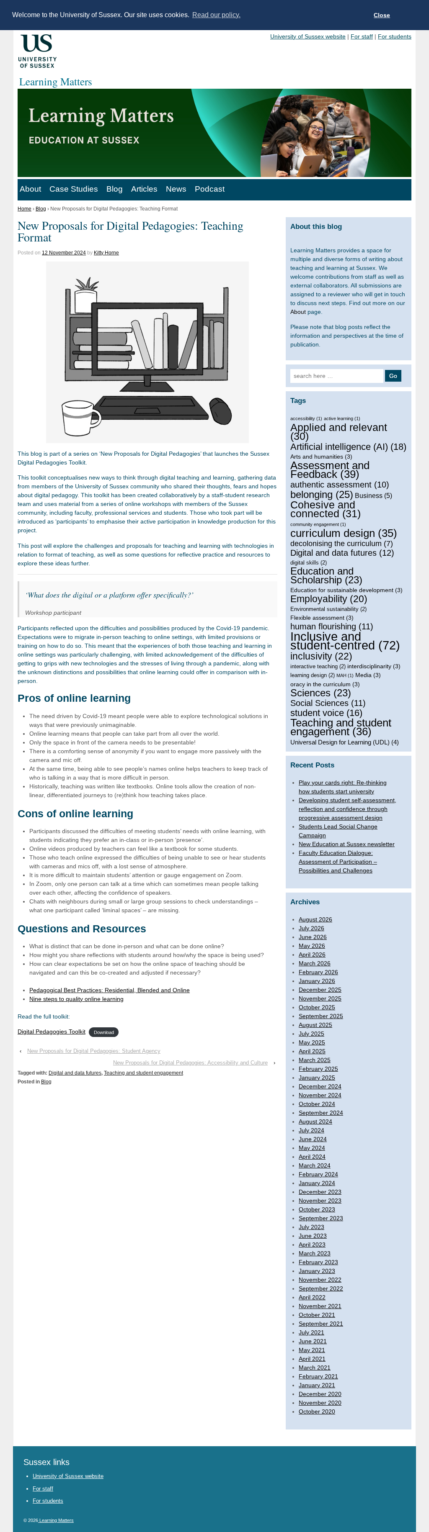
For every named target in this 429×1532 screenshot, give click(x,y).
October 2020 (317, 1411)
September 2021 (321, 1323)
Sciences (320, 693)
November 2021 (320, 1306)
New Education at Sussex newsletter (347, 844)
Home (24, 209)
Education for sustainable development (346, 590)
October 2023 (317, 1209)
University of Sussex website (308, 36)
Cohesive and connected (325, 509)
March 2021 (315, 1367)
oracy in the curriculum (325, 684)
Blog (114, 189)
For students (394, 36)
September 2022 (321, 1288)
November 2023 (320, 1200)
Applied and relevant (338, 432)
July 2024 (311, 1130)
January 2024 (317, 1183)
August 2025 (315, 1024)
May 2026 (312, 945)
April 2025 (312, 1051)
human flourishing (331, 626)
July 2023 (311, 1227)
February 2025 (318, 1068)
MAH (345, 675)
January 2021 (317, 1385)
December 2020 (320, 1394)
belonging (321, 494)
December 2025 (320, 989)
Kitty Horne (106, 253)
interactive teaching (318, 666)
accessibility (306, 418)
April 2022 (312, 1297)
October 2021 (317, 1314)
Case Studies (73, 189)
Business (373, 495)
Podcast (210, 189)
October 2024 (317, 1104)
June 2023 (313, 1235)
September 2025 (321, 1016)
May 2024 (312, 1148)
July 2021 (311, 1332)
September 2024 (321, 1112)
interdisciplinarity (374, 666)
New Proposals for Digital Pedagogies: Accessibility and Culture (190, 1063)
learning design (312, 675)
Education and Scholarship (326, 576)
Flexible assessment (322, 617)
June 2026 (313, 937)
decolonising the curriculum (341, 543)
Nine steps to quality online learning (76, 999)
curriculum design (343, 533)
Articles (144, 189)
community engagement (318, 524)
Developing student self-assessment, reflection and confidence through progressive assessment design (347, 809)
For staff (362, 36)
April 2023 (312, 1244)
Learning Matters (56, 1520)
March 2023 (315, 1253)
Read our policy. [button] (216, 14)
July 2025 (311, 1033)
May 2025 (312, 1042)
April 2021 (312, 1358)
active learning (342, 418)
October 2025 (317, 1007)
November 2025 (320, 998)
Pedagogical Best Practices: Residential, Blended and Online (109, 990)
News (176, 189)
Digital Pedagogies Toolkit (51, 1031)
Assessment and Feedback (330, 470)
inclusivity (321, 656)
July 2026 (311, 928)
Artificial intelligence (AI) (348, 446)
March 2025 (315, 1060)
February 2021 (318, 1376)
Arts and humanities (321, 456)
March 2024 (315, 1165)
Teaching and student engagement (143, 1073)
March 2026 (315, 963)
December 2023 (320, 1191)
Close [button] (382, 15)
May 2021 (312, 1350)
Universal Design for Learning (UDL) (344, 742)
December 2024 (320, 1086)
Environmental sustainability (328, 609)
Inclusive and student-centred (345, 640)
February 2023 (318, 1262)
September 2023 (321, 1218)
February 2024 (318, 1174)
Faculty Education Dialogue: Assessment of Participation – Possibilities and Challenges (338, 861)
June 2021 (313, 1341)
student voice (326, 712)
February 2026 (318, 972)
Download (104, 1031)
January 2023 (317, 1271)
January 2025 (317, 1077)
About (30, 189)
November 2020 (320, 1402)
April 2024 (312, 1156)
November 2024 (320, 1095)
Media (368, 675)
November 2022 (320, 1279)
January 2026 (317, 981)
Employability (328, 599)
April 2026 (312, 954)
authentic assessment (339, 484)
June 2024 (313, 1139)
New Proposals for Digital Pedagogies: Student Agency (93, 1051)
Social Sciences (328, 703)
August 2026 (315, 919)
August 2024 (315, 1121)
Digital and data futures (75, 1073)
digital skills (308, 562)
